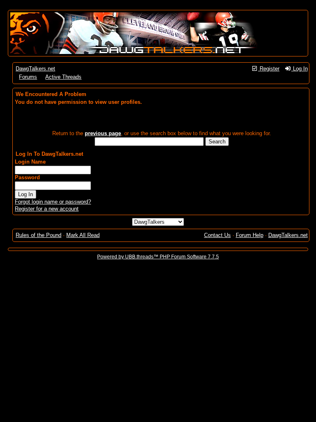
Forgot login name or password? (53, 202)
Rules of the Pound (38, 235)
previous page (103, 133)
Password (27, 177)
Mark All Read (83, 235)
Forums (28, 77)
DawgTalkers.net (35, 69)
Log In (299, 69)
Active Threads (63, 77)
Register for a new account (47, 209)
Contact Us (217, 235)
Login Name (30, 162)
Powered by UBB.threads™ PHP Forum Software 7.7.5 (158, 257)
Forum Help (249, 235)
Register (268, 69)
